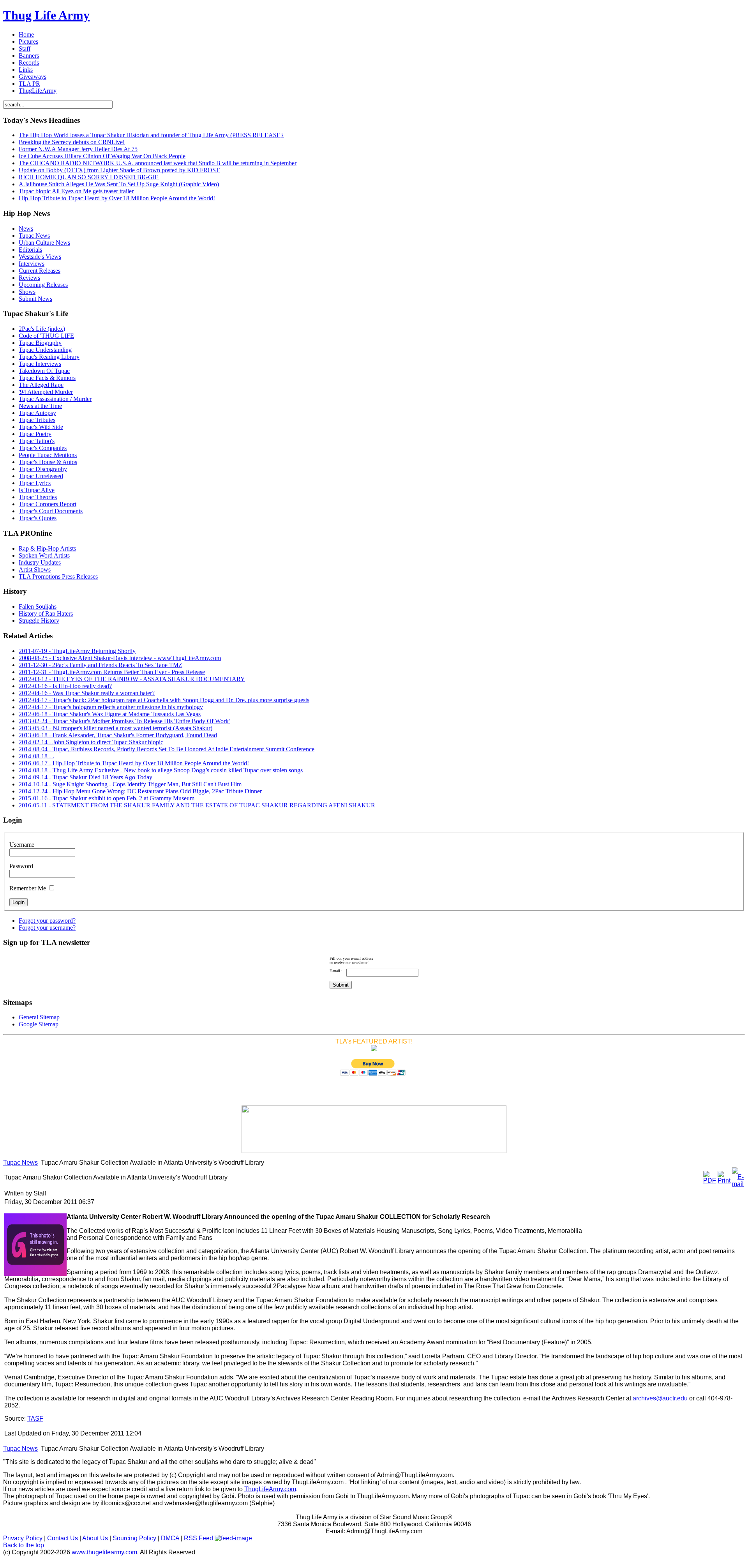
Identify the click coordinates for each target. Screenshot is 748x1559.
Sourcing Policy (134, 1538)
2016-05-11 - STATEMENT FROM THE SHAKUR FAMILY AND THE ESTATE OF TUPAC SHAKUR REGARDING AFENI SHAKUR (197, 805)
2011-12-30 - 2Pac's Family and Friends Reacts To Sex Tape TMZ (100, 665)
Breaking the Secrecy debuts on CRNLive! (72, 142)
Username (21, 844)
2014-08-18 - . (36, 756)
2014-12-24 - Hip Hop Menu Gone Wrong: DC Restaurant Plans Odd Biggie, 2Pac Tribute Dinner (140, 791)
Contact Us (62, 1538)
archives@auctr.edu (660, 1398)
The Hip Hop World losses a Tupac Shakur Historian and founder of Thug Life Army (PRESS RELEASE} (151, 135)
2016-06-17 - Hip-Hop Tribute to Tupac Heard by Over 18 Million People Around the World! (134, 763)
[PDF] (709, 1180)
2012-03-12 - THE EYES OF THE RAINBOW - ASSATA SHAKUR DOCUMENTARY (132, 679)
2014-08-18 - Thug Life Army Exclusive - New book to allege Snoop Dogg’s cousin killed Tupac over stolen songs (161, 770)
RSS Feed (199, 1538)
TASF (35, 1418)
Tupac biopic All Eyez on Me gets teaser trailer (76, 191)
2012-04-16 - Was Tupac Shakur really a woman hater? (87, 693)
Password (21, 866)
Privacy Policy (22, 1538)
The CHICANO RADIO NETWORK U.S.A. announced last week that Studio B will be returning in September (157, 163)
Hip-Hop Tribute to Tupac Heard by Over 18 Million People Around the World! (117, 198)
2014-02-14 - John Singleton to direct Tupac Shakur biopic (91, 742)
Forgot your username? (47, 927)
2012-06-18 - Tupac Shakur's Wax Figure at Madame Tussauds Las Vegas (110, 714)
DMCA (170, 1538)
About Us (95, 1538)
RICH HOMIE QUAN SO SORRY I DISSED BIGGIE (89, 177)
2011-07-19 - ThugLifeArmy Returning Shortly (77, 651)
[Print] (724, 1180)
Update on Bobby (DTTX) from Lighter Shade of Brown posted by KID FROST (119, 170)
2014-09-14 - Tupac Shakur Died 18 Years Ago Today (85, 777)
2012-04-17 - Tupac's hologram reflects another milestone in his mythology (111, 707)
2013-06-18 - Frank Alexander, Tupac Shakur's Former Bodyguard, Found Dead (118, 735)
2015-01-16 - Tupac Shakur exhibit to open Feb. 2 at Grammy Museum (106, 798)
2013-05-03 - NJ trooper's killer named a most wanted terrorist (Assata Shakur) (115, 728)
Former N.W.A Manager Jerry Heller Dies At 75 (78, 149)
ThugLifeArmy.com (270, 1489)
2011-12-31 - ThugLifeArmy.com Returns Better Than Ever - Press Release (112, 672)
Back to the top (23, 1545)
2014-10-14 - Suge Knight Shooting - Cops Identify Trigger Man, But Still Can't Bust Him (130, 784)
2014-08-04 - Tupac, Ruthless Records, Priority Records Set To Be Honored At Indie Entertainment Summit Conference (166, 749)
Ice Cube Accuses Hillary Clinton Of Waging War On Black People (102, 156)
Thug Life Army (46, 15)
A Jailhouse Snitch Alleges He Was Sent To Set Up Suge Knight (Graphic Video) (119, 184)
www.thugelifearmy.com (104, 1552)
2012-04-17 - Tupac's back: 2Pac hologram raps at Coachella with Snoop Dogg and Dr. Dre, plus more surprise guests (164, 700)
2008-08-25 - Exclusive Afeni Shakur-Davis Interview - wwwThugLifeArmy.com (120, 658)
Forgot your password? (47, 920)
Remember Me (27, 888)
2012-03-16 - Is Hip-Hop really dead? (65, 686)
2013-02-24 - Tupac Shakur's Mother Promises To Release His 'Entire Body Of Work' (124, 721)
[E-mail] (738, 1184)
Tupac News (20, 1162)
